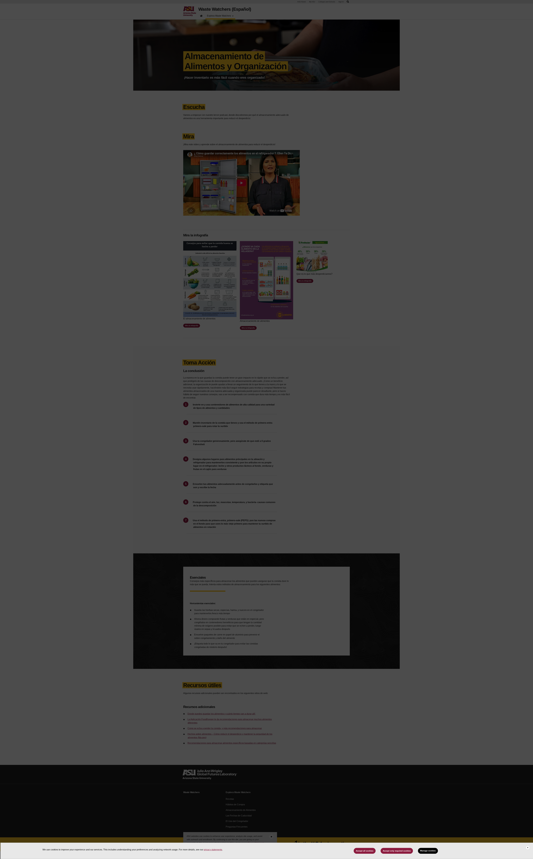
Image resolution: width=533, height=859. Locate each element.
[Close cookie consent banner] (528, 848)
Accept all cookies (364, 851)
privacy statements (213, 849)
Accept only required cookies (397, 851)
